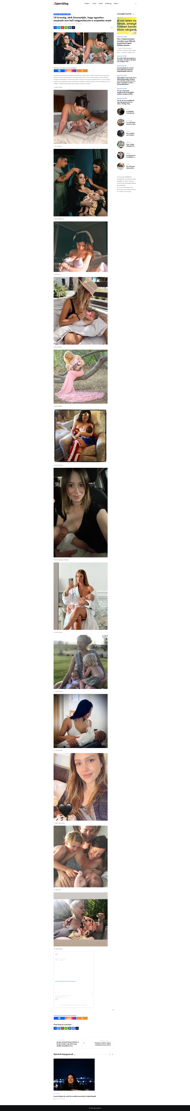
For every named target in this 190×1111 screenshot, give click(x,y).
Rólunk (116, 3)
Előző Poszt (61, 1040)
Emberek (128, 142)
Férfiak (128, 109)
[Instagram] (70, 70)
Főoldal (87, 3)
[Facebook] (59, 70)
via (113, 1010)
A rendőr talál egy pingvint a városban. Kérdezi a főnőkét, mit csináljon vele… (126, 60)
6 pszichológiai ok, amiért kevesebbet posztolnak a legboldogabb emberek (125, 69)
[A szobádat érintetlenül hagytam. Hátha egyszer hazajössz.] (120, 111)
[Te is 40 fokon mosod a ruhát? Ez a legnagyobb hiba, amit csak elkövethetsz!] (120, 122)
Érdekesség (108, 3)
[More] (82, 70)
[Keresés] (135, 3)
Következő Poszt (104, 1041)
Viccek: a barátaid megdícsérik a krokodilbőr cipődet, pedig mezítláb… (125, 92)
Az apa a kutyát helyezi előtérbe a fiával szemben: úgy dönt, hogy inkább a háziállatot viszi (68, 1044)
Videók (101, 3)
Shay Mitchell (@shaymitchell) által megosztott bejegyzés (73, 1005)
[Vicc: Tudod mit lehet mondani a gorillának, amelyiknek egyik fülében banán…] (126, 25)
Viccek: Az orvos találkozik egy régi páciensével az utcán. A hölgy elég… (125, 102)
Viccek (94, 3)
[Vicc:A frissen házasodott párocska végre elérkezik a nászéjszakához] (120, 166)
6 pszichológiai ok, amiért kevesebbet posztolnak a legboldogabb (75, 1096)
